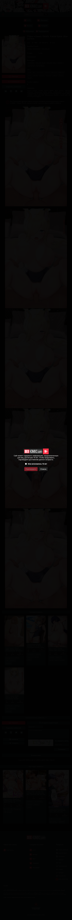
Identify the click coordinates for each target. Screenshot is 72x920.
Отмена (43, 469)
